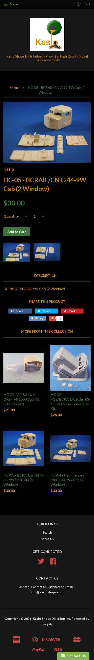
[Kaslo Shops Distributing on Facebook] (53, 563)
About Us (47, 539)
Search (47, 532)
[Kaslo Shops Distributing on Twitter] (41, 563)
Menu (13, 4)
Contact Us (75, 656)
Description (45, 276)
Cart (87, 4)
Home (14, 87)
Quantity (11, 216)
